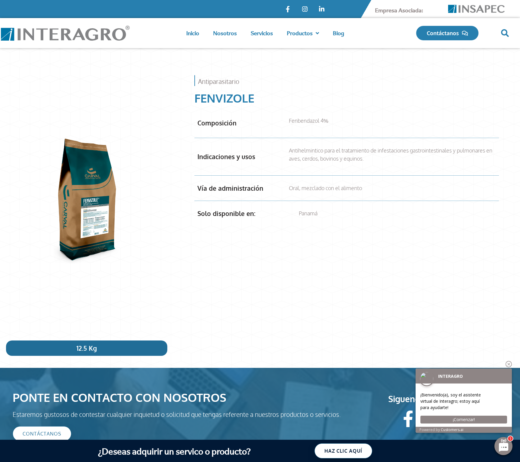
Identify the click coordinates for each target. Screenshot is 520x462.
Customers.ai (452, 429)
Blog (338, 33)
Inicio (192, 33)
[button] (505, 33)
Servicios (262, 33)
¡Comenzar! (464, 419)
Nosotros (225, 33)
